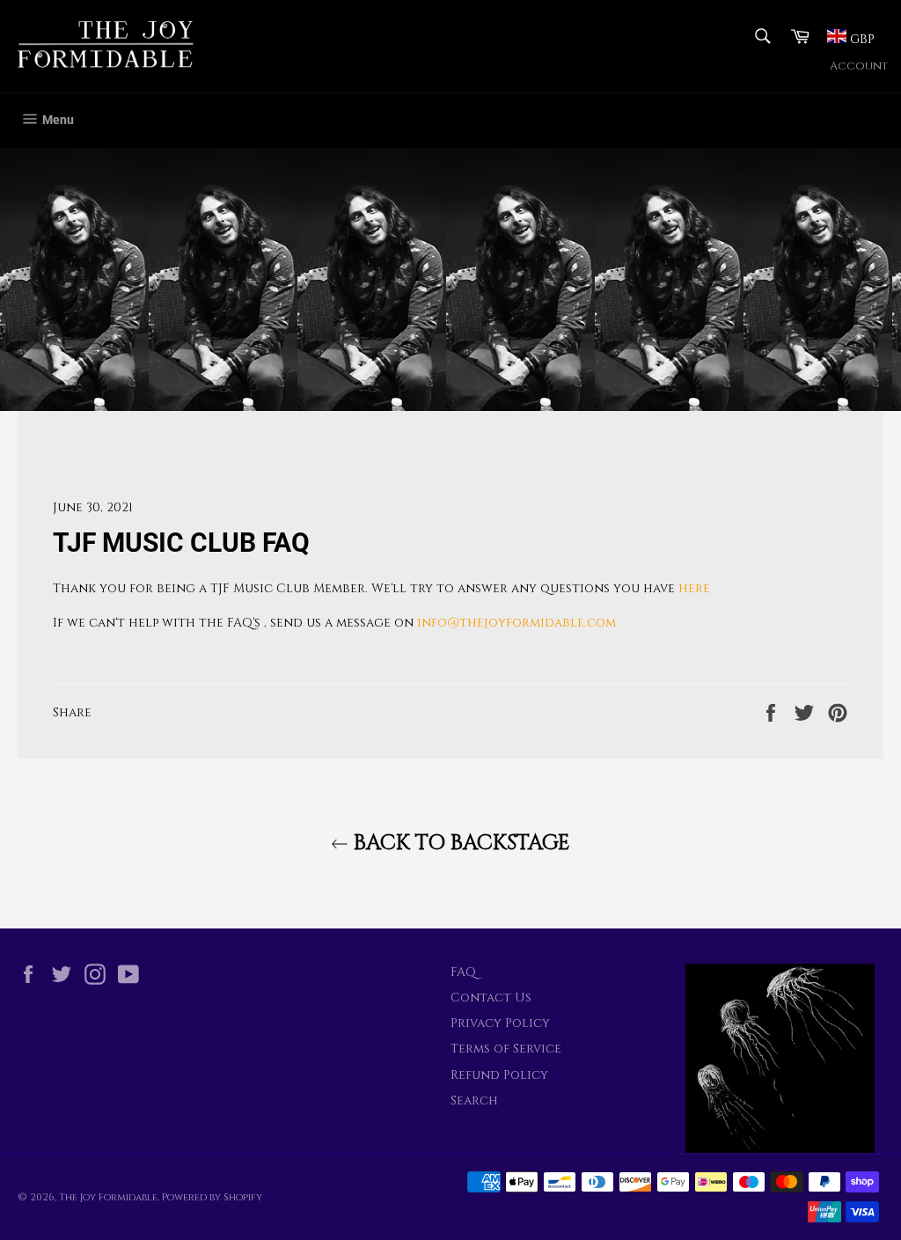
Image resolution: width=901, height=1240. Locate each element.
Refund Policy (499, 1075)
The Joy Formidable (108, 1197)
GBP (860, 39)
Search (474, 1100)
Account (859, 66)
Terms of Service (505, 1048)
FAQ (463, 972)
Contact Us (490, 997)
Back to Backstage (459, 843)
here (694, 588)
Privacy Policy (500, 1023)
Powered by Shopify (212, 1197)
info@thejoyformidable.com (516, 622)
